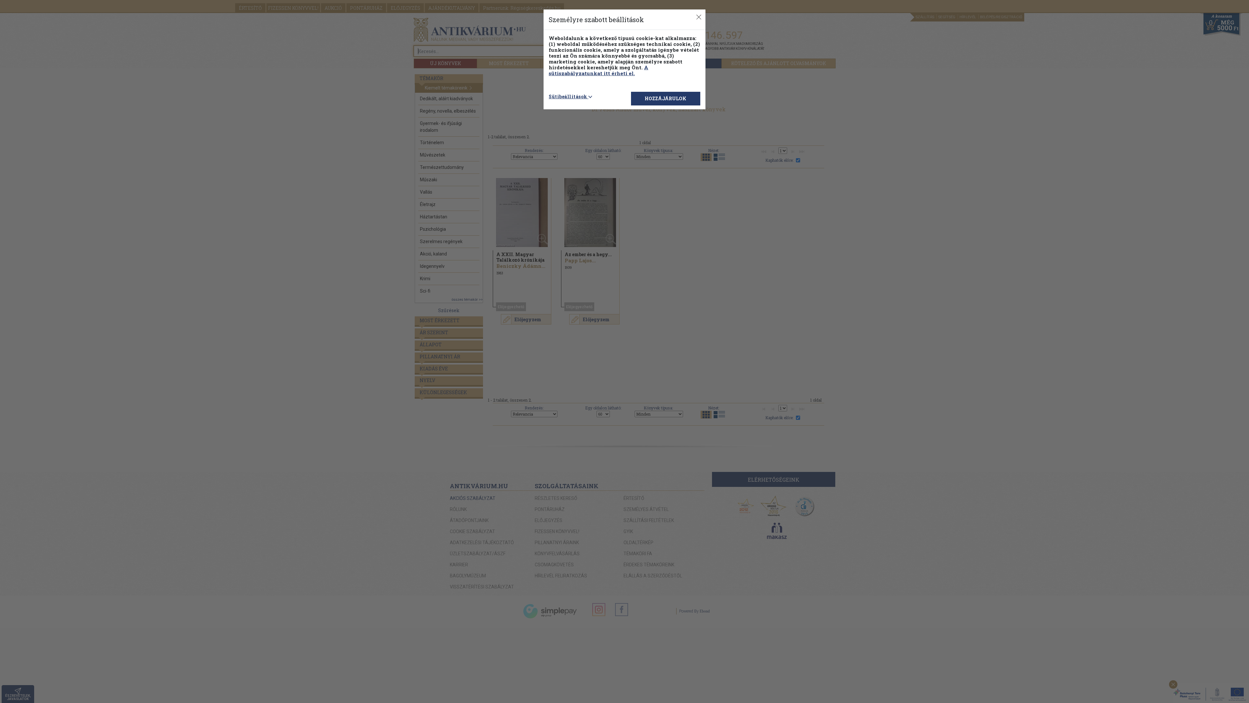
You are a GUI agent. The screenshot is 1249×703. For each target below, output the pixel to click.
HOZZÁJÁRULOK (665, 98)
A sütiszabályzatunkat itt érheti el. (598, 70)
